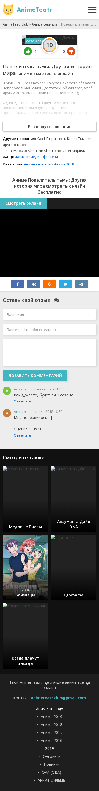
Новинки (52, 764)
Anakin (20, 389)
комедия (34, 156)
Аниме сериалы (37, 164)
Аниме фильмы (52, 780)
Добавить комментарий (35, 375)
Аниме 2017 (51, 732)
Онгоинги (52, 756)
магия (20, 156)
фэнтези (50, 156)
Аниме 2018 (64, 164)
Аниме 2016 (51, 740)
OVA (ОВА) (51, 772)
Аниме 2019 (51, 716)
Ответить (22, 401)
